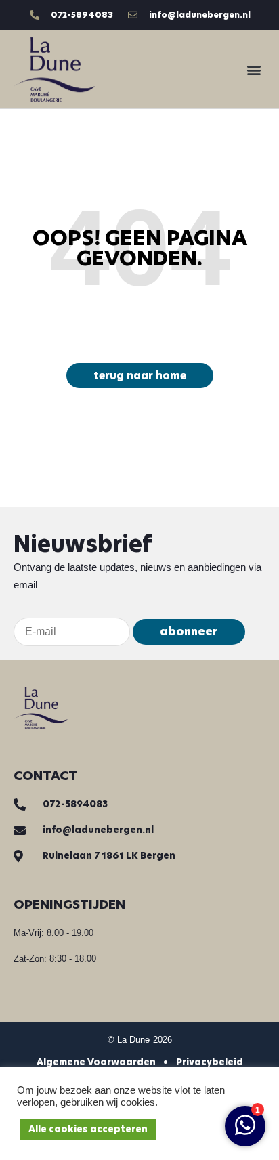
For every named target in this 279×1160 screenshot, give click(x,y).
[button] (254, 69)
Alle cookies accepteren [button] (88, 1129)
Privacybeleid (209, 1062)
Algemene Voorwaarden (96, 1062)
